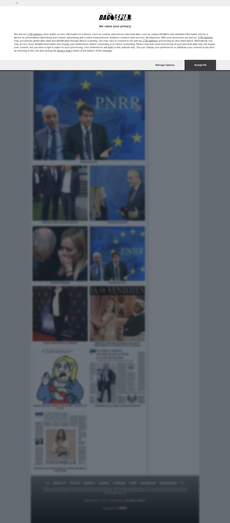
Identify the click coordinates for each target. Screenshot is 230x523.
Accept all (200, 65)
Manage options (165, 65)
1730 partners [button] (34, 34)
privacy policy (64, 50)
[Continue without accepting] (17, 3)
